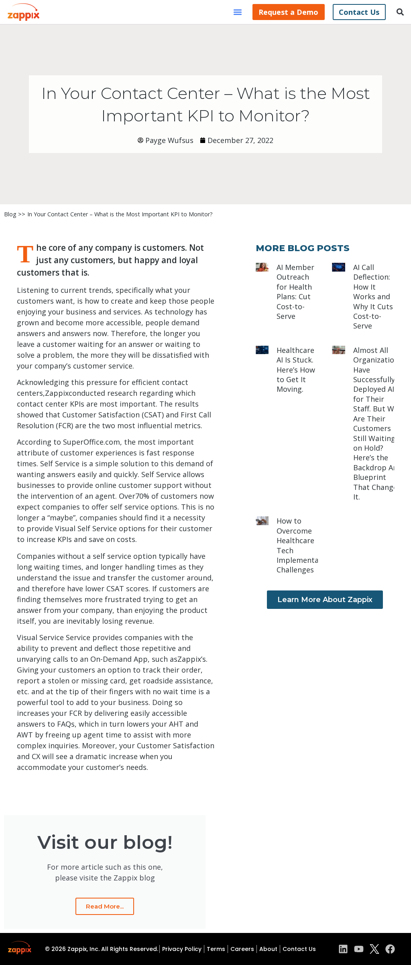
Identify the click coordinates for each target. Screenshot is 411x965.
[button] (237, 12)
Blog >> (14, 214)
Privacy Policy (181, 949)
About (268, 949)
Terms (216, 949)
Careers (242, 949)
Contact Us (299, 949)
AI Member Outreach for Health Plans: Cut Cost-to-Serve (295, 291)
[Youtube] (359, 949)
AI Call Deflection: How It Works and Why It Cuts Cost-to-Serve (373, 296)
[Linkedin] (343, 949)
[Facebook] (390, 949)
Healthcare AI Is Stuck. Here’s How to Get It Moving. (296, 369)
